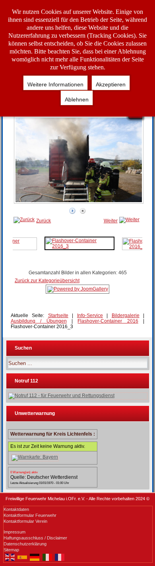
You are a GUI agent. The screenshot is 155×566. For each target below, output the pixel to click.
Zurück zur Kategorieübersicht (47, 280)
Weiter (111, 221)
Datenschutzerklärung (25, 543)
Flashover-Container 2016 (108, 321)
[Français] (60, 557)
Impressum (14, 532)
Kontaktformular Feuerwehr (30, 515)
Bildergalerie (126, 315)
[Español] (22, 557)
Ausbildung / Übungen (39, 321)
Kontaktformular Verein (25, 521)
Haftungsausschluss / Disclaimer (35, 537)
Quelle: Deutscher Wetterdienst (44, 477)
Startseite (58, 315)
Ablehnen (77, 99)
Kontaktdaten (16, 509)
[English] (10, 557)
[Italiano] (47, 557)
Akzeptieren (111, 84)
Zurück (43, 221)
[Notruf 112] (77, 396)
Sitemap (11, 549)
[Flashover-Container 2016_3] (79, 243)
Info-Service (90, 315)
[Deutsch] (35, 557)
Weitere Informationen (55, 84)
